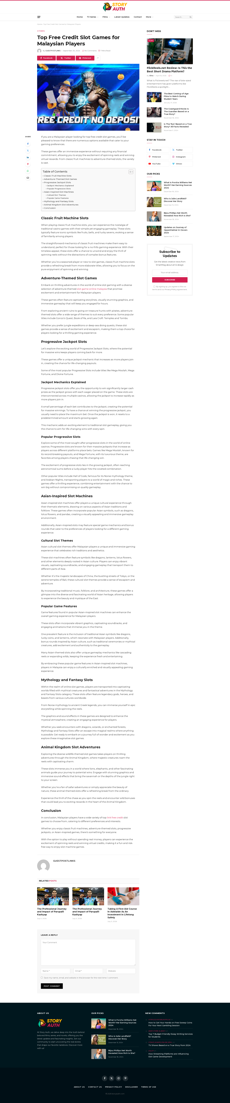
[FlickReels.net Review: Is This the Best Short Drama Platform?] (170, 51)
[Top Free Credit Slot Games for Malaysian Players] (88, 97)
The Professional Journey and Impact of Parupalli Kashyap (52, 912)
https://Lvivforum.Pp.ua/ (159, 1020)
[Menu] (38, 16)
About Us (79, 1087)
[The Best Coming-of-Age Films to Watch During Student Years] (154, 97)
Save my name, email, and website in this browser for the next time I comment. (81, 978)
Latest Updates (122, 17)
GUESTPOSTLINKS (52, 51)
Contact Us (95, 1087)
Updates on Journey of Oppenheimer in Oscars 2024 (175, 230)
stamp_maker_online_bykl (160, 1042)
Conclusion (50, 208)
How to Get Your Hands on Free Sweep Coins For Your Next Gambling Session (170, 1024)
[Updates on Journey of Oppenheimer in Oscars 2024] (154, 231)
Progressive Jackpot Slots (57, 182)
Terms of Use (148, 1087)
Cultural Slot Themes (56, 195)
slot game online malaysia (92, 289)
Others (41, 31)
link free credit (115, 817)
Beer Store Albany (156, 1031)
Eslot (150, 1051)
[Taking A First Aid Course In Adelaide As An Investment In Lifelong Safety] (123, 896)
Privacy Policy (171, 290)
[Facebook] (27, 143)
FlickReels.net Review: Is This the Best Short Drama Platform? (169, 69)
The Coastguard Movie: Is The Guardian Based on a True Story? (176, 111)
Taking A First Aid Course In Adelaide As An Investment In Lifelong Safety (122, 913)
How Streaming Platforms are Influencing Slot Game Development (168, 1055)
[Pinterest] (27, 164)
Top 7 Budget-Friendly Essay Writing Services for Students (170, 1035)
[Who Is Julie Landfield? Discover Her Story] (154, 202)
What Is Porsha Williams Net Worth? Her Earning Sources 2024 (178, 185)
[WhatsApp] (27, 171)
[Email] (27, 177)
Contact (138, 17)
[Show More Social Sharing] (97, 58)
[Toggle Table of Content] (130, 172)
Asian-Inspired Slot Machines (59, 192)
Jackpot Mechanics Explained (60, 185)
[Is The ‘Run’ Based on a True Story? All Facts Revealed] (154, 127)
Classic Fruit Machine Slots (57, 175)
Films (105, 17)
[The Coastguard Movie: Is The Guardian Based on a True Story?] (154, 112)
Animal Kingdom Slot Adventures (61, 204)
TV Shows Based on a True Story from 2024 (169, 1045)
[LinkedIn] (27, 157)
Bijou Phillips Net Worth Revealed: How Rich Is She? (177, 214)
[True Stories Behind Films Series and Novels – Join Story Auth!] (115, 7)
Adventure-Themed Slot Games (60, 179)
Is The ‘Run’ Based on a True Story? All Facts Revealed (178, 125)
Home (80, 17)
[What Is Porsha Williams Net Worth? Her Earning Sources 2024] (154, 186)
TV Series (91, 17)
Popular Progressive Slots (59, 189)
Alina (151, 76)
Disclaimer (131, 1087)
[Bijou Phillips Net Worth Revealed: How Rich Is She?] (154, 216)
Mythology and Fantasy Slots (59, 201)
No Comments (91, 51)
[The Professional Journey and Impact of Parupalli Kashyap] (53, 896)
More (148, 17)
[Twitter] (27, 150)
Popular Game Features (58, 198)
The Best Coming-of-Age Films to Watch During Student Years (176, 96)
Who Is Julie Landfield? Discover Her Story (175, 199)
